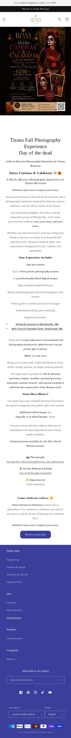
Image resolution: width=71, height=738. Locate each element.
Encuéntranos (14, 617)
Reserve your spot (35, 534)
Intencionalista (15, 638)
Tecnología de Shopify (45, 732)
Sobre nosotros (14, 610)
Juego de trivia (14, 582)
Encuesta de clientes (17, 574)
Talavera (11, 659)
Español (52, 714)
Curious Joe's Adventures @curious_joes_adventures (35, 461)
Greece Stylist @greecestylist (35, 473)
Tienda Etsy (13, 559)
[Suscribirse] (60, 680)
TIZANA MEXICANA (30, 732)
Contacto (11, 602)
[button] (4, 19)
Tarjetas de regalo (16, 567)
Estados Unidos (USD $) (23, 714)
